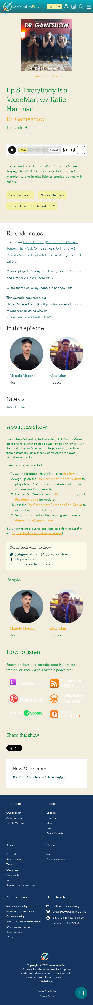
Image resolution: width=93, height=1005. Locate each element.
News (49, 828)
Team (9, 864)
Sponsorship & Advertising (20, 885)
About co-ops (13, 859)
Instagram (70, 494)
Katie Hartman (33, 242)
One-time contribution (18, 927)
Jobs (8, 880)
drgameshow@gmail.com (34, 520)
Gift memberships (16, 916)
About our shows (15, 818)
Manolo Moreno (18, 255)
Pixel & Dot (50, 991)
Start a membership (17, 906)
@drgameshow (26, 554)
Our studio (12, 870)
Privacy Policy (46, 996)
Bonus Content (14, 932)
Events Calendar (55, 833)
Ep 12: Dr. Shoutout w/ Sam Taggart (40, 777)
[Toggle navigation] (88, 6)
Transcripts (52, 818)
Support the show (53, 195)
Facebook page (26, 500)
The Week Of (28, 248)
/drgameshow (25, 559)
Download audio (20, 195)
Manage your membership (20, 911)
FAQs (9, 937)
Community (12, 875)
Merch (49, 854)
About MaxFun (14, 854)
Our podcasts (14, 813)
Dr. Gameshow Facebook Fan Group (54, 505)
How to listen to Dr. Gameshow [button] (30, 206)
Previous (37, 76)
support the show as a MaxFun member (37, 533)
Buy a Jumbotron (55, 859)
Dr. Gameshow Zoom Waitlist (59, 479)
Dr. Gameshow (25, 119)
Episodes (51, 813)
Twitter (56, 494)
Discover (51, 823)
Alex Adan (58, 376)
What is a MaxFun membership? (24, 922)
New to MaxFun (15, 823)
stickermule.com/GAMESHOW (28, 317)
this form (69, 474)
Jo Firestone (64, 248)
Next (58, 76)
